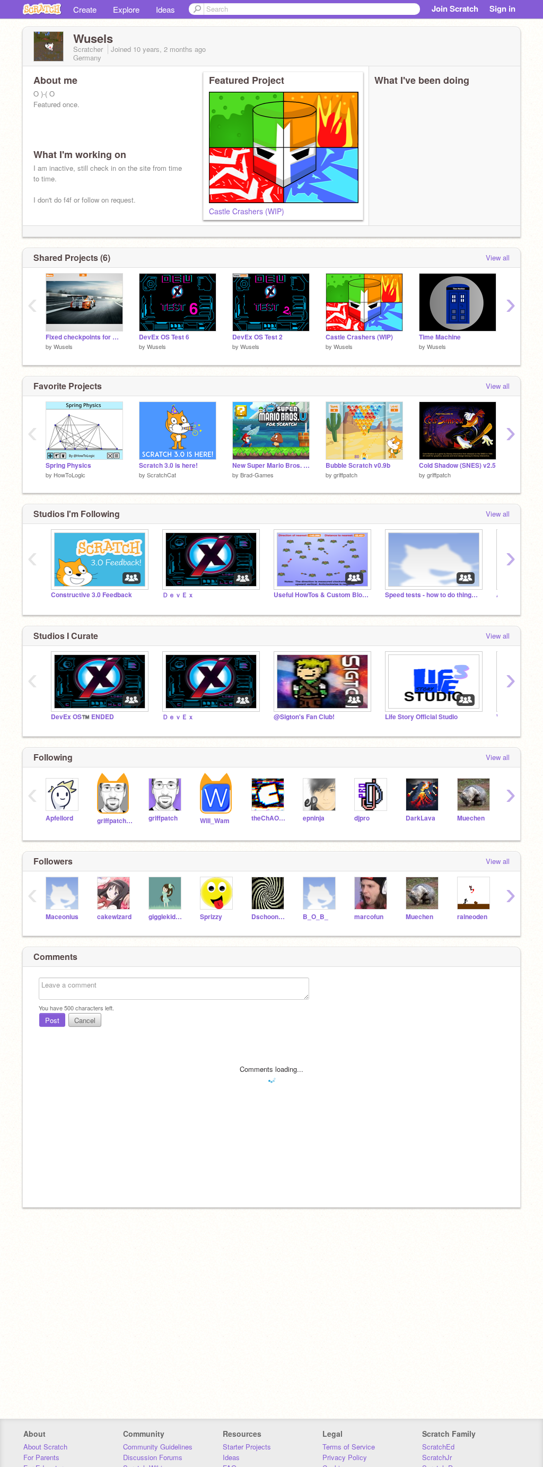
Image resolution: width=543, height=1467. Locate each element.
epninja (314, 818)
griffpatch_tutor (115, 820)
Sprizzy (211, 916)
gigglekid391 (166, 916)
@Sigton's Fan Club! (304, 716)
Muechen (471, 818)
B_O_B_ (315, 916)
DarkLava (420, 818)
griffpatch (345, 474)
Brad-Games (257, 474)
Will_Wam (215, 820)
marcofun (368, 916)
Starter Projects (247, 1447)
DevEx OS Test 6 (164, 337)
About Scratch (45, 1447)
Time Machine (440, 337)
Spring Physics (68, 465)
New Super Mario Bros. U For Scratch (271, 465)
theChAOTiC (269, 818)
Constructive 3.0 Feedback (91, 594)
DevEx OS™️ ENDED (82, 716)
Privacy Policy (344, 1457)
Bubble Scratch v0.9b (358, 465)
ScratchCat (161, 474)
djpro (362, 818)
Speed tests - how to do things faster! (432, 594)
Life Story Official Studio (421, 716)
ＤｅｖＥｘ (178, 594)
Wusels (63, 346)
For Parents (41, 1457)
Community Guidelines (157, 1447)
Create (85, 9)
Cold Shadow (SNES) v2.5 (457, 465)
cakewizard (114, 916)
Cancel (84, 1020)
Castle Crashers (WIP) (246, 211)
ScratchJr (437, 1457)
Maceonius (62, 916)
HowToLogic (69, 474)
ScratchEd (438, 1447)
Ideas (165, 9)
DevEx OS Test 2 (257, 337)
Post (52, 1020)
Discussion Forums (152, 1457)
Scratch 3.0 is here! (168, 465)
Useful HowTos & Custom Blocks (321, 594)
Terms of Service (348, 1447)
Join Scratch (455, 8)
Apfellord (59, 818)
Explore (126, 9)
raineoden (472, 916)
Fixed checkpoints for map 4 (84, 337)
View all (498, 257)
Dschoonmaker (269, 916)
